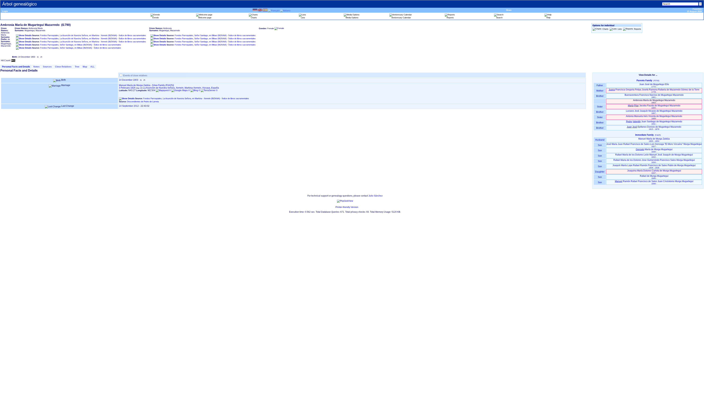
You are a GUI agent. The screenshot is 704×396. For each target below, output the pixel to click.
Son (599, 145)
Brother (600, 96)
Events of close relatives (135, 75)
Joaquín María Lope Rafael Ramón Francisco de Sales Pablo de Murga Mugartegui (654, 166)
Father (600, 85)
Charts (605, 29)
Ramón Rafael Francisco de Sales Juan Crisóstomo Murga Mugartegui (654, 182)
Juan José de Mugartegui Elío (654, 85)
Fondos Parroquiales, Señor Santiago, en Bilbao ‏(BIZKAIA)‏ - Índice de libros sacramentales (80, 45)
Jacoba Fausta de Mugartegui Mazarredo (654, 106)
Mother (600, 90)
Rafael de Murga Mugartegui (654, 177)
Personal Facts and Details (16, 66)
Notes (36, 66)
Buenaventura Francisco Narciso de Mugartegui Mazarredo (654, 96)
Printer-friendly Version (347, 207)
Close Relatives (63, 66)
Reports (637, 29)
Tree (77, 66)
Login (5, 11)
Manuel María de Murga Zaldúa (134, 85)
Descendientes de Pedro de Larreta (143, 101)
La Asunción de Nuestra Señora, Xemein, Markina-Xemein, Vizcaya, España (181, 88)
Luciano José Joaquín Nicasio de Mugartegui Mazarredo (654, 112)
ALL (92, 66)
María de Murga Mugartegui (654, 150)
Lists (620, 29)
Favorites (697, 9)
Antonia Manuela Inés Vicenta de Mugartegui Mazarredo (654, 117)
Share (508, 10)
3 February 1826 (127, 88)
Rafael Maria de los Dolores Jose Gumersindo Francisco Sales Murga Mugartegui (654, 161)
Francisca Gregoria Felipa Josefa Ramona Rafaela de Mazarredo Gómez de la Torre (654, 90)
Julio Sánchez (375, 196)
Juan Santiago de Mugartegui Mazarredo (654, 122)
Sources (47, 66)
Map (85, 66)
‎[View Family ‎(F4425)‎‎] (163, 85)
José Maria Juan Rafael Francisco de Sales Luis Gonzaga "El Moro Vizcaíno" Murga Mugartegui (654, 145)
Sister (600, 106)
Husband (600, 140)
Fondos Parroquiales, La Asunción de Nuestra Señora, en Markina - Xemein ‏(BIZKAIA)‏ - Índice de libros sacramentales (93, 35)
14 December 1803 (128, 80)
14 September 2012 (129, 106)
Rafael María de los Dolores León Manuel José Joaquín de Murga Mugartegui (654, 155)
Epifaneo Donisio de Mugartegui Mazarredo (654, 128)
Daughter (600, 171)
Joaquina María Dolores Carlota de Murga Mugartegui (654, 171)
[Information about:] (334, 207)
